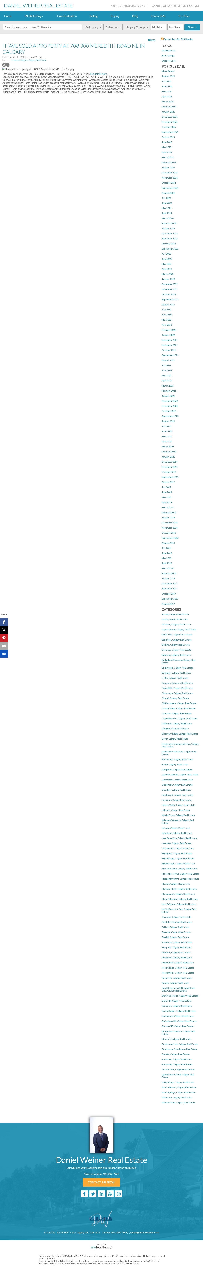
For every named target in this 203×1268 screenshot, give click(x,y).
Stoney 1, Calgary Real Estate (176, 1039)
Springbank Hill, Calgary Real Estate (179, 1021)
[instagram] (118, 1193)
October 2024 (169, 182)
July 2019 (166, 487)
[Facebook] (4, 622)
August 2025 (168, 137)
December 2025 (170, 116)
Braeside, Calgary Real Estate (176, 655)
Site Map (183, 16)
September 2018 (170, 537)
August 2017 (168, 603)
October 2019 (169, 472)
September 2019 (170, 477)
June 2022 (167, 314)
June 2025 (167, 142)
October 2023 (169, 243)
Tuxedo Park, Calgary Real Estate (178, 1069)
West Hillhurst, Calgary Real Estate (179, 1087)
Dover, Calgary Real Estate (175, 738)
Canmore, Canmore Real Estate (177, 683)
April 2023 (167, 269)
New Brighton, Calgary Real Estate (179, 904)
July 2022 (166, 309)
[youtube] (110, 1193)
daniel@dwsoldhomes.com (175, 5)
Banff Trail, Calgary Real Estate (177, 634)
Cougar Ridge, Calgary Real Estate (179, 708)
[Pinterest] (4, 638)
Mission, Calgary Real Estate (176, 883)
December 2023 (170, 233)
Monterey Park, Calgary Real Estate (179, 889)
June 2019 (167, 492)
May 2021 (166, 375)
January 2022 (168, 335)
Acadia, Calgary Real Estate (175, 614)
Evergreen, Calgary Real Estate (177, 769)
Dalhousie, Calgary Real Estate (177, 723)
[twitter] (92, 1193)
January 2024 (168, 228)
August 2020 (168, 421)
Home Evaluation (66, 16)
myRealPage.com (101, 1247)
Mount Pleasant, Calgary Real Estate (180, 899)
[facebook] (84, 1193)
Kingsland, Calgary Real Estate (177, 833)
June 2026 (167, 86)
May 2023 (166, 264)
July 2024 (166, 198)
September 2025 (170, 132)
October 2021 (169, 350)
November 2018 (170, 527)
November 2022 (170, 289)
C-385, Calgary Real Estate (175, 677)
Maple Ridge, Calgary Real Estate (178, 858)
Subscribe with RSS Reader (178, 39)
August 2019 (168, 482)
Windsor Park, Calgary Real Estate (178, 1102)
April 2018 (167, 563)
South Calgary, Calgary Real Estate (179, 1011)
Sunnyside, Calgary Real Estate (177, 1064)
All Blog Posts (169, 50)
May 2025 (166, 147)
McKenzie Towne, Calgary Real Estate (180, 873)
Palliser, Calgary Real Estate (175, 927)
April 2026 (167, 96)
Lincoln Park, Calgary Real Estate (178, 848)
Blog (135, 16)
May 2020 (166, 436)
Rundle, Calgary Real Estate (175, 983)
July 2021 (166, 365)
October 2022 (169, 294)
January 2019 (168, 517)
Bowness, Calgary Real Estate (176, 649)
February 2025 (169, 162)
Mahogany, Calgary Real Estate (177, 853)
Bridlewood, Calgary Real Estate (177, 667)
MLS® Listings (33, 16)
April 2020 (167, 441)
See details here (98, 73)
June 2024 (167, 203)
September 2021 (170, 355)
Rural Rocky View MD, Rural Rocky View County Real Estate (178, 989)
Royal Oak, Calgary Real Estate (177, 977)
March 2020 (168, 446)
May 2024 (166, 208)
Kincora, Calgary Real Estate (176, 828)
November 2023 (170, 238)
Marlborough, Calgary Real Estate (178, 863)
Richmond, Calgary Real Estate (177, 957)
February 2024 (169, 223)
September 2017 (170, 598)
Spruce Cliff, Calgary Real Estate (177, 1026)
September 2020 (170, 416)
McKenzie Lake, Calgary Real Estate (179, 868)
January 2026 (168, 111)
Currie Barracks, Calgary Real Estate (179, 718)
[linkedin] (101, 1193)
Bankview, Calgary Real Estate (177, 639)
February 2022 (169, 329)
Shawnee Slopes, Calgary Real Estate (180, 995)
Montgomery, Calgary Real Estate (178, 894)
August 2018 (168, 543)
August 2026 (168, 76)
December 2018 (170, 522)
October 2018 (169, 532)
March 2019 (168, 507)
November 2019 (170, 466)
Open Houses (169, 60)
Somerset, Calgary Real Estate (177, 1006)
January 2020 (168, 456)
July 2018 (166, 548)
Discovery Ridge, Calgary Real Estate (180, 733)
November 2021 (170, 345)
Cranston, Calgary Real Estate (176, 713)
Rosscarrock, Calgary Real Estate (178, 972)
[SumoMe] (4, 654)
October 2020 (169, 411)
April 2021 (167, 380)
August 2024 (168, 193)
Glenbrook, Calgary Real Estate (177, 784)
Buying (115, 16)
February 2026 (169, 106)
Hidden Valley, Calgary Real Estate (178, 805)
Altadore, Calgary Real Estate (176, 624)
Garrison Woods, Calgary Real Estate (180, 774)
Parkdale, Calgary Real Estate (176, 932)
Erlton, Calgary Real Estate (175, 764)
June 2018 (167, 553)
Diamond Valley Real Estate (175, 728)
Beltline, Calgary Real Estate (176, 644)
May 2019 (166, 497)
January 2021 (168, 395)
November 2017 (170, 588)
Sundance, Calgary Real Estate (177, 1059)
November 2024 (170, 177)
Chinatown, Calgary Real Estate (177, 693)
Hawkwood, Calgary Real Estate (177, 794)
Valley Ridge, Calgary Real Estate (178, 1082)
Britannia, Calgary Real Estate (176, 672)
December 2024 (170, 172)
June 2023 (167, 258)
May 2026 (166, 91)
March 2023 (168, 274)
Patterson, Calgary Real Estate (177, 942)
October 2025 (169, 127)
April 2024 (167, 213)
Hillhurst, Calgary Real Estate (176, 810)
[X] (4, 630)
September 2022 (170, 299)
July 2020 (166, 426)
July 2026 (166, 81)
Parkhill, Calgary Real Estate (175, 937)
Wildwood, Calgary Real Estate (177, 1097)
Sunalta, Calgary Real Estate (176, 1054)
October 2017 (169, 593)
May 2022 (166, 319)
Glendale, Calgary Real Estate (176, 789)
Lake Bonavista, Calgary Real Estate (179, 838)
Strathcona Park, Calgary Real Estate (180, 1044)
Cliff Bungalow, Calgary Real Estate (179, 703)
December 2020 (170, 401)
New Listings (168, 55)
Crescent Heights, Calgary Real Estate (29, 60)
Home (8, 16)
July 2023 (166, 253)
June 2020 (167, 431)
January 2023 (168, 279)
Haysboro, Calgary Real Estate (177, 800)
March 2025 (168, 157)
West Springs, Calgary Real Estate (179, 1092)
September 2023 (170, 248)
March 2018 (168, 568)
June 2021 (167, 370)
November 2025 (170, 121)
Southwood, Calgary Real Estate (178, 1016)
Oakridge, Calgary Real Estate (176, 917)
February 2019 (169, 512)
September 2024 (170, 187)
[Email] (4, 646)
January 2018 (168, 578)
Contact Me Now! (101, 1182)
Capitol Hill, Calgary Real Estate (177, 688)
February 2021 (169, 390)
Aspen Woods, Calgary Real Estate (179, 629)
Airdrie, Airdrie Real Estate (175, 619)
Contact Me (158, 16)
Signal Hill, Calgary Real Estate (176, 1000)
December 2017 (170, 583)
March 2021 (168, 385)
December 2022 (170, 284)
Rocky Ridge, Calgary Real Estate (178, 967)
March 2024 (168, 218)
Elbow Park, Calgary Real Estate (177, 759)
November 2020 (170, 406)
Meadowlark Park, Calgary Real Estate (180, 878)
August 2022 (168, 304)
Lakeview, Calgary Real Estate (176, 843)
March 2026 (168, 101)
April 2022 (167, 324)
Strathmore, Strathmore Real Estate (179, 1049)
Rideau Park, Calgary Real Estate (178, 962)
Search (192, 27)
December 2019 (170, 461)
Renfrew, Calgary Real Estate (176, 952)
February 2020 (169, 451)
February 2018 (169, 573)
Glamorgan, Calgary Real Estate (177, 779)
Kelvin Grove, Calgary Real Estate (178, 815)
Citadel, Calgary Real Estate (175, 698)
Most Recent (168, 71)
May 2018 (166, 558)
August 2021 (168, 360)
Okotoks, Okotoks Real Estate (177, 922)
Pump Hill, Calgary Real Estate (176, 947)
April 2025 (167, 152)
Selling (94, 16)
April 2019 (167, 502)
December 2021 (170, 340)
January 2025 (168, 167)
